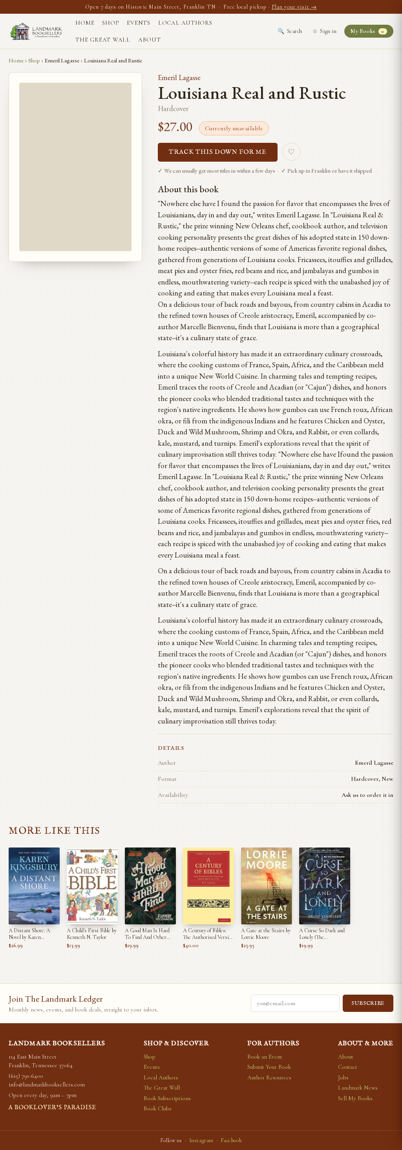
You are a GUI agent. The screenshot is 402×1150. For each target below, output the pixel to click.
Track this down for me (218, 152)
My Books (367, 31)
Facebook (231, 1140)
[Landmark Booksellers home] (36, 31)
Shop (110, 22)
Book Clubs (158, 1108)
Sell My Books (355, 1098)
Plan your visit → (294, 7)
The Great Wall (102, 39)
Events (138, 22)
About (149, 39)
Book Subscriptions (167, 1098)
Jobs (343, 1077)
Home (84, 22)
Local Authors (185, 22)
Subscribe (368, 1003)
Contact (347, 1066)
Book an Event (264, 1056)
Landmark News (358, 1087)
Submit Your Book (269, 1066)
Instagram (201, 1140)
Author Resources (269, 1077)
